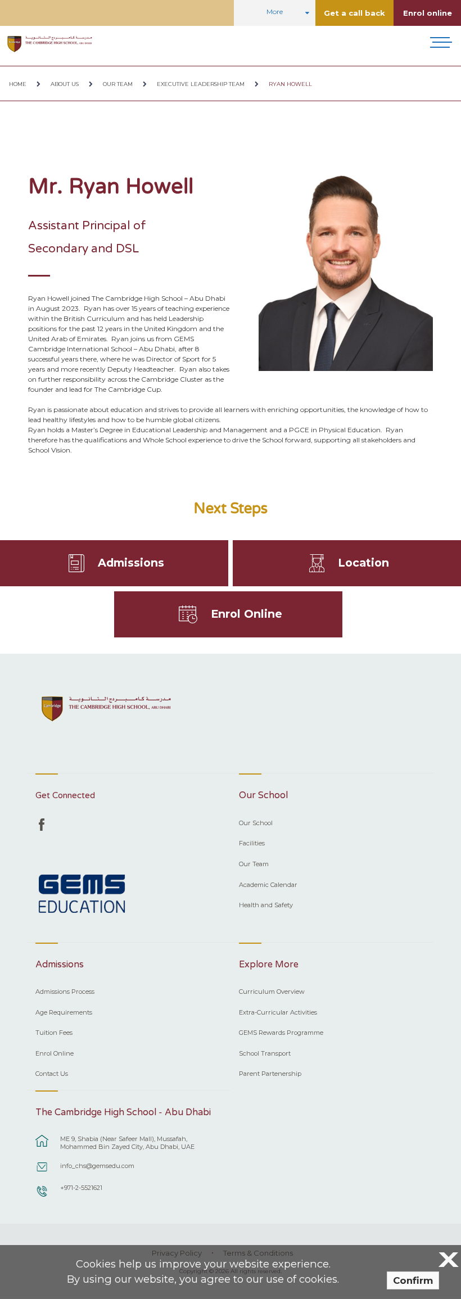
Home (17, 84)
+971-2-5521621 (81, 1188)
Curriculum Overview (272, 991)
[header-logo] (50, 44)
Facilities (252, 843)
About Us (65, 84)
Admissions (131, 562)
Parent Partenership (270, 1074)
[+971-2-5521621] (42, 1197)
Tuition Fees (54, 1033)
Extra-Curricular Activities (278, 1012)
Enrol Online (246, 614)
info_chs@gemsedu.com (97, 1166)
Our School (256, 823)
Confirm (413, 1280)
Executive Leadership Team (201, 84)
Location (363, 562)
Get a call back (354, 12)
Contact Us (51, 1074)
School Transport (265, 1053)
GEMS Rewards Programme (281, 1033)
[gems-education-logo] (82, 895)
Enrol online (427, 12)
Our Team (118, 84)
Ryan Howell (290, 84)
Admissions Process (64, 991)
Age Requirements (63, 1012)
